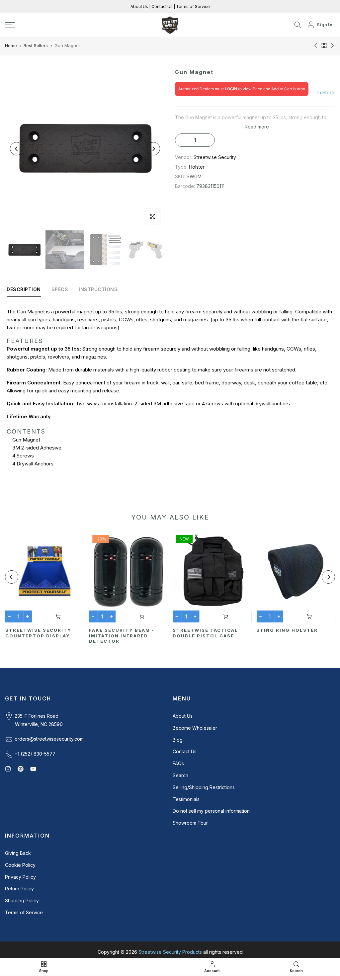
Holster (197, 167)
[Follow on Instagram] (8, 769)
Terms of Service (192, 6)
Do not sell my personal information (211, 811)
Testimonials (186, 799)
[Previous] (16, 148)
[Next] (153, 148)
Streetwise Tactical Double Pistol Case (205, 632)
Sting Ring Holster (287, 630)
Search (180, 775)
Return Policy (19, 888)
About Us (139, 6)
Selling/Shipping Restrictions (204, 787)
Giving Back (18, 853)
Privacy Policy (20, 877)
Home (11, 45)
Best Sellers (36, 45)
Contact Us (161, 6)
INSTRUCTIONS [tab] (98, 289)
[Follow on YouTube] (33, 769)
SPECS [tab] (59, 289)
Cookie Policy (20, 865)
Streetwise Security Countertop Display (38, 632)
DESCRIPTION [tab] (24, 289)
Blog (178, 740)
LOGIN (231, 88)
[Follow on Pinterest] (21, 769)
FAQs (178, 763)
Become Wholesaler (195, 728)
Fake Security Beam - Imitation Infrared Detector (121, 635)
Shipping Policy (22, 900)
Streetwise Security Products (170, 952)
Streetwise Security (215, 157)
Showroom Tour (190, 823)
